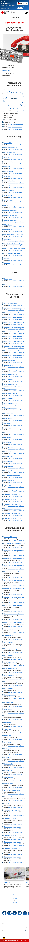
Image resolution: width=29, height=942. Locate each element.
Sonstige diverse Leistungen (12, 253)
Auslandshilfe (8, 143)
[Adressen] (14, 873)
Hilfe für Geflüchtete (9, 181)
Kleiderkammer (8, 418)
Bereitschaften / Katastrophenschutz (14, 313)
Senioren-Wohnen (9, 480)
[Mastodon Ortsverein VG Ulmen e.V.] (20, 913)
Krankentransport (9, 190)
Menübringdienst (8, 200)
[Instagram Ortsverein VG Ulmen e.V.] (9, 913)
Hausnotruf (7, 176)
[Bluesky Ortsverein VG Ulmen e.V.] (25, 913)
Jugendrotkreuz (8, 365)
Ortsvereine (7, 423)
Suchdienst (7, 263)
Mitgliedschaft (8, 225)
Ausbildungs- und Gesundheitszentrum (14, 308)
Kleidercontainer (8, 414)
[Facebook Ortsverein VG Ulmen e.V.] (4, 913)
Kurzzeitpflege (8, 195)
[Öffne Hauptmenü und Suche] (26, 12)
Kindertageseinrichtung (10, 370)
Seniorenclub (7, 485)
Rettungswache (8, 456)
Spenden (6, 258)
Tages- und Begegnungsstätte (12, 490)
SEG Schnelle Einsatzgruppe (12, 475)
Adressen (7, 882)
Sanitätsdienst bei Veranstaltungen (13, 244)
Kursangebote (8, 279)
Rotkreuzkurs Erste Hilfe (10, 285)
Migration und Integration (11, 206)
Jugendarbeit (7, 186)
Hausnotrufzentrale (9, 360)
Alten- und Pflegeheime (10, 303)
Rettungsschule (8, 447)
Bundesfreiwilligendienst (10, 162)
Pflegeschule (7, 442)
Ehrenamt (7, 167)
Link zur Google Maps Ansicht (16, 129)
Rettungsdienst (8, 239)
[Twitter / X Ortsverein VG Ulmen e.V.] (14, 913)
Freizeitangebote (8, 171)
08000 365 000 (6, 70)
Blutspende (7, 157)
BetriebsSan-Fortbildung (11, 148)
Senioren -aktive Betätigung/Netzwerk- (14, 248)
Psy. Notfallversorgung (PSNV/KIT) (13, 234)
